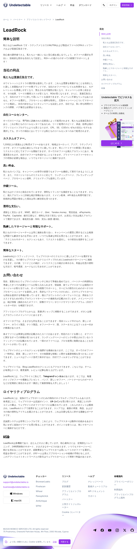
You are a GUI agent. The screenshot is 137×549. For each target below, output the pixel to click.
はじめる (115, 143)
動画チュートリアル (97, 486)
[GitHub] (132, 530)
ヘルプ (59, 5)
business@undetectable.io (16, 487)
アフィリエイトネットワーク (39, 19)
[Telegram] (94, 530)
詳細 (55, 542)
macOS (17, 500)
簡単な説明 (106, 34)
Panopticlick (42, 496)
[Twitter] (124, 530)
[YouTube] (109, 530)
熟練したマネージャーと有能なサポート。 (118, 69)
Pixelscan (40, 486)
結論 (103, 88)
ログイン (113, 5)
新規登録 (126, 5)
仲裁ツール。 (108, 59)
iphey (38, 505)
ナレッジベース (95, 481)
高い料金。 (107, 55)
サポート (92, 496)
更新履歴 (66, 486)
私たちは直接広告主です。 (114, 42)
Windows (18, 493)
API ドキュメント (96, 491)
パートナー (17, 19)
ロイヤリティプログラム (111, 84)
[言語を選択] (103, 5)
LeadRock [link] (59, 19)
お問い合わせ (107, 79)
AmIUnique (41, 500)
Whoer (39, 491)
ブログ (65, 481)
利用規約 (118, 489)
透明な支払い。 (109, 64)
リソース (44, 5)
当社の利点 (106, 38)
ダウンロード (85, 5)
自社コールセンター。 (112, 47)
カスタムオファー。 (111, 51)
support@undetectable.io (15, 482)
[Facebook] (102, 530)
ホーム (6, 19)
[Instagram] (117, 530)
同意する (64, 542)
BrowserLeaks (43, 481)
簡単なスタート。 (110, 75)
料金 (72, 5)
